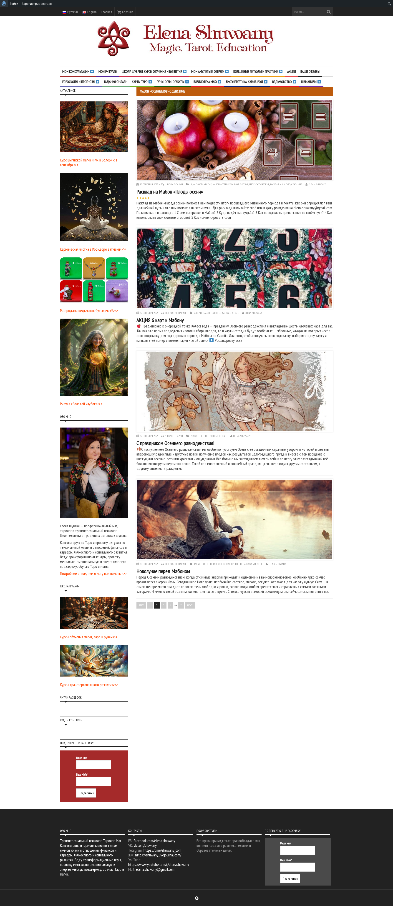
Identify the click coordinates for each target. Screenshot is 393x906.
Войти (14, 3)
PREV (141, 605)
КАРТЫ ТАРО (140, 82)
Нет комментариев (176, 313)
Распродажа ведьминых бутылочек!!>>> (89, 310)
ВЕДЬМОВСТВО (282, 82)
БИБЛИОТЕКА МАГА (206, 82)
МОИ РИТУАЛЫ (107, 71)
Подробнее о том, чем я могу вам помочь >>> (93, 573)
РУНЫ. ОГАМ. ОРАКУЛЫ (171, 82)
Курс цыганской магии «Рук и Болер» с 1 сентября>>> (88, 162)
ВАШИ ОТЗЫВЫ (310, 71)
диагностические (201, 184)
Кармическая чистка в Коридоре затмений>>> (93, 249)
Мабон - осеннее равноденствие (230, 184)
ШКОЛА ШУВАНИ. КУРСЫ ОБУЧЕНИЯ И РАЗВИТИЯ (152, 71)
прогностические (259, 184)
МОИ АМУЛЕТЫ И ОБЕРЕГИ (208, 71)
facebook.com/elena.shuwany (154, 840)
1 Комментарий (174, 184)
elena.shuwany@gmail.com (155, 869)
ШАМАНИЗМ (309, 82)
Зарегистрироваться (37, 3)
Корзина (127, 12)
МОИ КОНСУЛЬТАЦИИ (76, 71)
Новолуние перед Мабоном (163, 571)
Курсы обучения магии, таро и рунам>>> (88, 636)
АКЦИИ (291, 71)
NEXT (189, 605)
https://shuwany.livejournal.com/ (158, 855)
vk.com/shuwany (145, 845)
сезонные (296, 184)
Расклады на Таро (280, 184)
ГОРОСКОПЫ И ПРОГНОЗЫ (79, 82)
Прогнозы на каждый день (246, 564)
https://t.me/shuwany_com (162, 850)
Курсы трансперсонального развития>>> (89, 684)
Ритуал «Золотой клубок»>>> (81, 403)
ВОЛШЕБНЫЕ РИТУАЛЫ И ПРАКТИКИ (256, 71)
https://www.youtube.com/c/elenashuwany (158, 864)
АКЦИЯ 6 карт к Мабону (160, 320)
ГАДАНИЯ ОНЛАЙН (115, 82)
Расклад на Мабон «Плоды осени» (169, 191)
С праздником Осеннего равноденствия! (175, 443)
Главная (106, 12)
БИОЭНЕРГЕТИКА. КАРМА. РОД (245, 82)
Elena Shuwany (317, 184)
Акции (198, 313)
